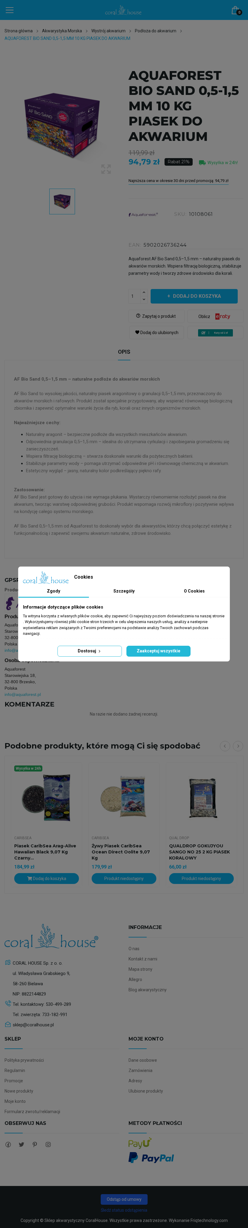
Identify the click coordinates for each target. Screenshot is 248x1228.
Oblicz (204, 316)
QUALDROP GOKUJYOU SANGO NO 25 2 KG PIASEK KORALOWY (199, 852)
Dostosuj (87, 650)
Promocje (14, 1080)
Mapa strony (140, 969)
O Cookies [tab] (194, 591)
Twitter (21, 1144)
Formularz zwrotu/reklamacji (32, 1111)
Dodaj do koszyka (197, 296)
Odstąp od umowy (124, 1199)
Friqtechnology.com (209, 1220)
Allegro (135, 979)
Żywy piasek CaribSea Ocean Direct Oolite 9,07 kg (121, 852)
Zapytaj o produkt (156, 316)
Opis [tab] (124, 352)
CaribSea (22, 838)
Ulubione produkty (146, 1091)
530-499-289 (58, 1004)
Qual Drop (179, 838)
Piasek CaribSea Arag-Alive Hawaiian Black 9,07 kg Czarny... (45, 852)
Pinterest (34, 1144)
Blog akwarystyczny (148, 989)
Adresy (135, 1080)
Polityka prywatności (24, 1060)
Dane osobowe (143, 1060)
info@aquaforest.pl (23, 694)
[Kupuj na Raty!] (215, 332)
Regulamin (15, 1070)
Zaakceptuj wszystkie (158, 650)
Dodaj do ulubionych (156, 332)
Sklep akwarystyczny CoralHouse (76, 1220)
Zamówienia (140, 1070)
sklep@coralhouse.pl (33, 1025)
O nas (134, 948)
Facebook (8, 1144)
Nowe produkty (19, 1091)
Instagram (48, 1144)
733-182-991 (54, 1014)
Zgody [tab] (53, 591)
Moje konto (15, 1101)
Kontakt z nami (143, 959)
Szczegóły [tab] (124, 591)
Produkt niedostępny (124, 878)
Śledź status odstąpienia (124, 1210)
